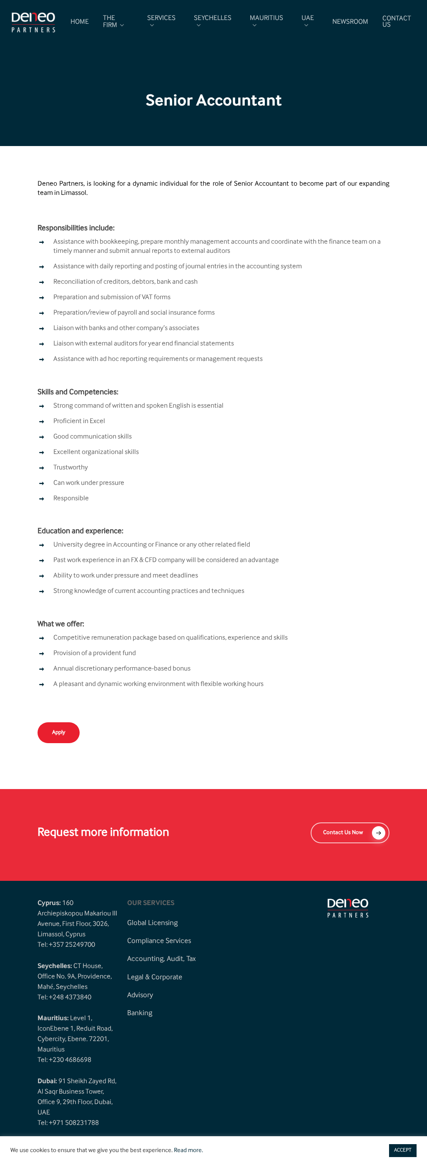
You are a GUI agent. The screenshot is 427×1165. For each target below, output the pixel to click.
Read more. (188, 1151)
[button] (59, 732)
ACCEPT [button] (403, 1150)
